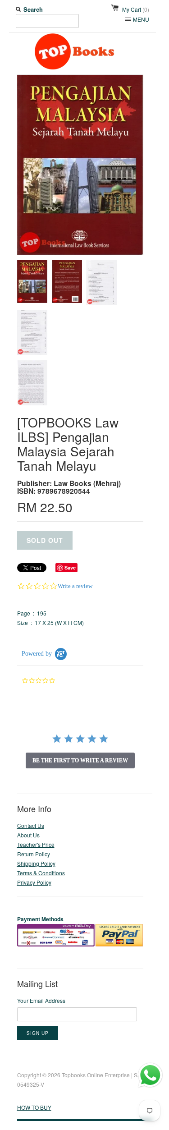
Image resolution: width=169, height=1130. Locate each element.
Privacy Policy (34, 882)
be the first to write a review (80, 760)
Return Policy (33, 854)
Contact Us (30, 825)
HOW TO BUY (34, 1107)
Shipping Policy (36, 863)
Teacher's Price (36, 844)
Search (33, 9)
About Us (28, 835)
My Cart (135, 9)
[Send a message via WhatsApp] (150, 1075)
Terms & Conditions (41, 873)
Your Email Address (41, 1000)
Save (70, 567)
